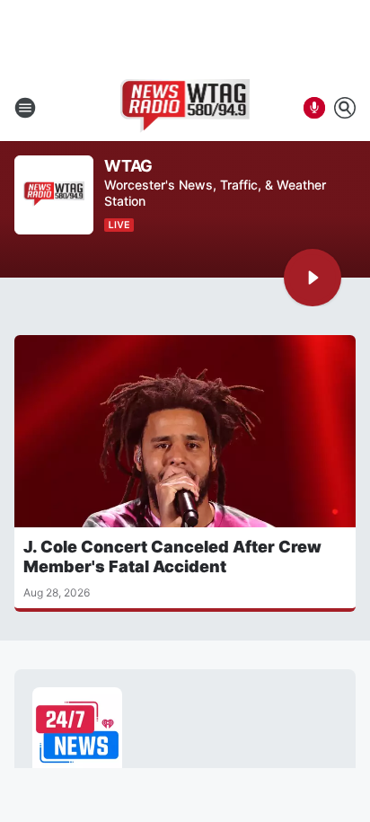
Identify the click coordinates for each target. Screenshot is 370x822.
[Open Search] (345, 108)
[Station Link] (185, 108)
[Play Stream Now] (312, 277)
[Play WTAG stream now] (53, 195)
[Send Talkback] (314, 108)
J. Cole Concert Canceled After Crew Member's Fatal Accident (172, 556)
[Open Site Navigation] (25, 108)
